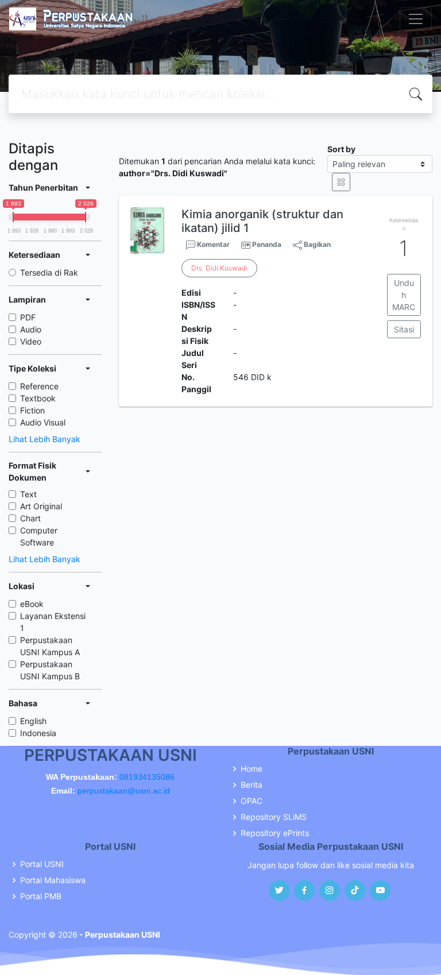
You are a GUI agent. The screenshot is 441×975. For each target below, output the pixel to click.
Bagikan (316, 244)
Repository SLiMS (274, 817)
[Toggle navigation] (416, 18)
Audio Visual (42, 422)
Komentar (212, 244)
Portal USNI (42, 864)
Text (28, 494)
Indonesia (38, 733)
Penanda (266, 244)
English (33, 721)
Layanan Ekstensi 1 (53, 622)
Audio (30, 329)
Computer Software (38, 536)
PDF (28, 317)
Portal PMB (40, 896)
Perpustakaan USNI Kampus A (50, 646)
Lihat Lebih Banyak (44, 439)
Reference (39, 386)
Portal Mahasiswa (53, 880)
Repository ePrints (275, 833)
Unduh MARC (403, 295)
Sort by (341, 149)
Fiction (32, 410)
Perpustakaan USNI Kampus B (50, 670)
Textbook (38, 398)
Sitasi (404, 329)
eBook (32, 604)
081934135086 (147, 776)
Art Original (41, 506)
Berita (251, 785)
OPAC (251, 801)
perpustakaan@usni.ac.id (124, 790)
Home (251, 769)
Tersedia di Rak (49, 272)
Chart (30, 518)
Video (30, 341)
